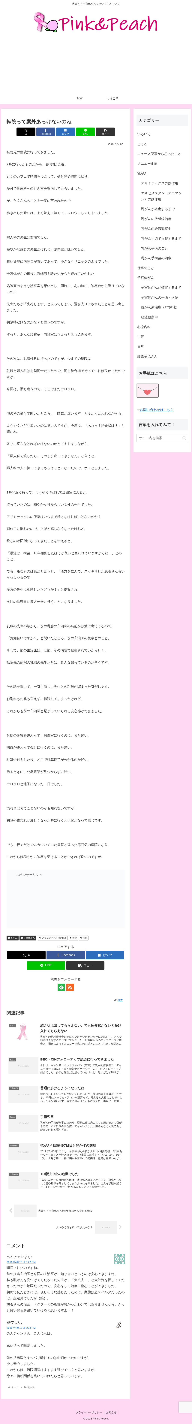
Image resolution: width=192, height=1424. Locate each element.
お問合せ (111, 1412)
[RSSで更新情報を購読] (70, 987)
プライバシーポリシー (89, 1412)
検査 (74, 938)
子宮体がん (29, 938)
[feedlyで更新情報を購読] (61, 987)
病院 (85, 938)
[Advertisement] (96, 64)
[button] (105, 132)
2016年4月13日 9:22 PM (21, 1262)
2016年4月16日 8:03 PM (21, 1327)
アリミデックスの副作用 (54, 938)
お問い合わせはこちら (157, 410)
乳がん (14, 938)
